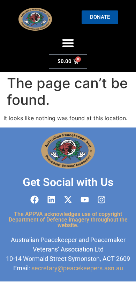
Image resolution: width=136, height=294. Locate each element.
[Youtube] (84, 199)
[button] (68, 43)
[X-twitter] (68, 199)
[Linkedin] (51, 199)
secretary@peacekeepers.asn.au (77, 268)
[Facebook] (34, 199)
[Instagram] (101, 199)
